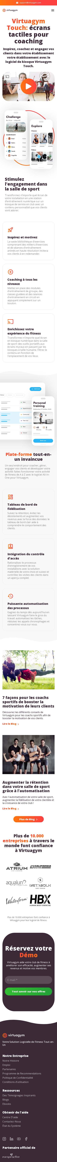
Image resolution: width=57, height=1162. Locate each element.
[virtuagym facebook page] (28, 1139)
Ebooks (6, 1104)
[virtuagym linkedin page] (13, 1139)
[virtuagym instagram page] (6, 1139)
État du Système (11, 1125)
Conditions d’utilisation (15, 1082)
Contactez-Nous (11, 1121)
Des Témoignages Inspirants (19, 1095)
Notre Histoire (10, 1060)
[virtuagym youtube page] (20, 1139)
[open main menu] (53, 10)
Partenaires (9, 1069)
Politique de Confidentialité (17, 1077)
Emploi (6, 1065)
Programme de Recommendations (21, 1073)
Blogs (5, 1099)
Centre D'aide (10, 1117)
